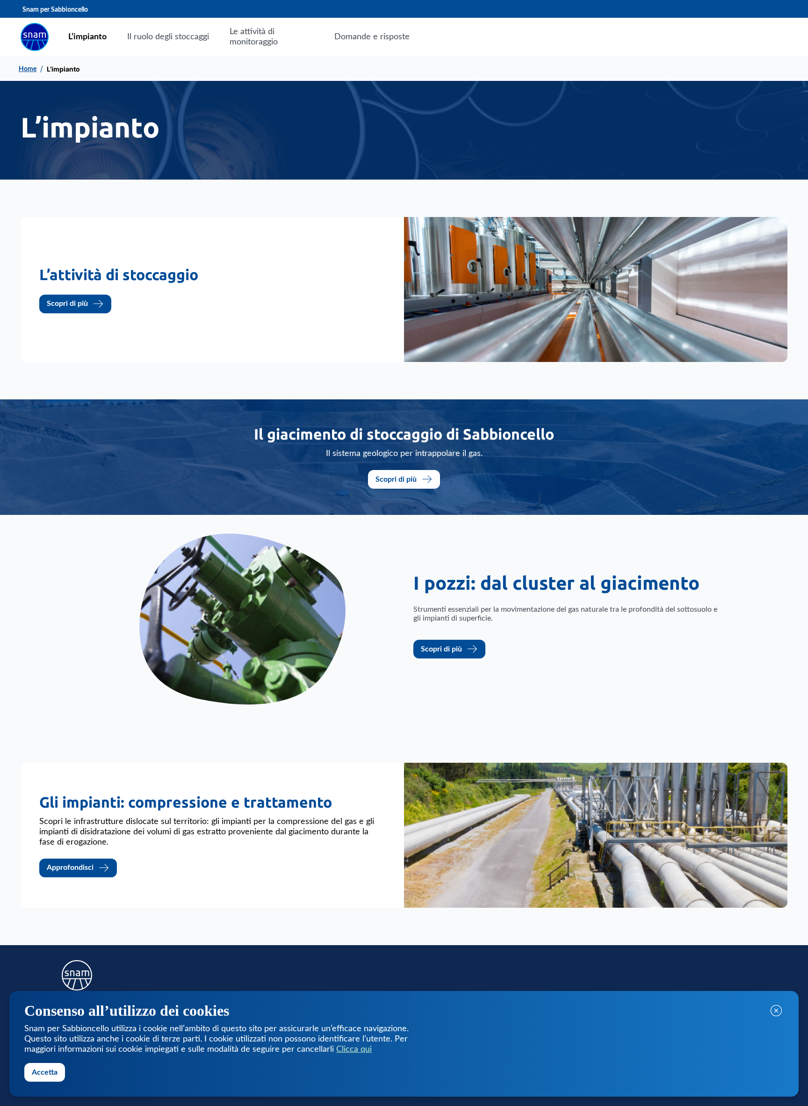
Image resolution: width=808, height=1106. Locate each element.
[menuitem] (87, 37)
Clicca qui (354, 1049)
